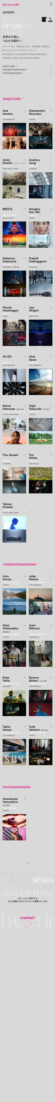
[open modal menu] (51, 4)
